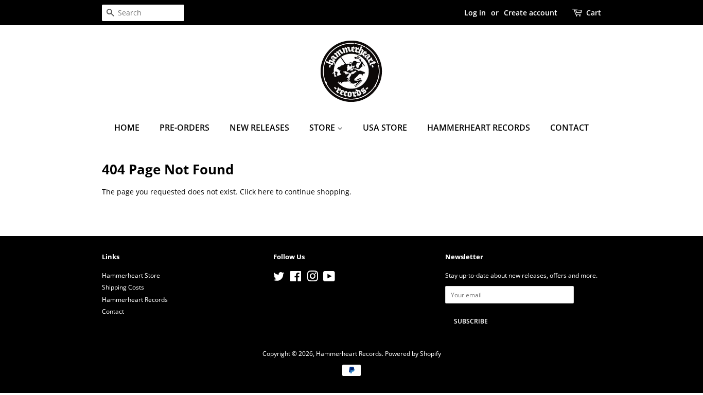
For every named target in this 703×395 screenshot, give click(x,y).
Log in (475, 12)
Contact (569, 127)
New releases (259, 127)
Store (323, 127)
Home (126, 127)
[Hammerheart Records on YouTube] (329, 278)
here (266, 191)
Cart (593, 12)
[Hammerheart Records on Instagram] (312, 278)
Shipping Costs (123, 287)
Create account (530, 12)
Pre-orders (184, 127)
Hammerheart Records (478, 127)
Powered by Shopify (413, 353)
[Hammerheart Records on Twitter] (279, 278)
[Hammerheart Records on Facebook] (296, 278)
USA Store (385, 127)
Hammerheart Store (131, 275)
